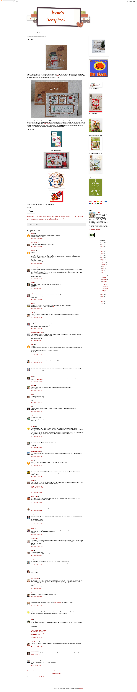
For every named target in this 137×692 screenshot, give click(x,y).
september (104, 275)
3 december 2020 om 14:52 (36, 411)
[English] (90, 201)
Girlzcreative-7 (41, 219)
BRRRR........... (105, 283)
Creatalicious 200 (40, 216)
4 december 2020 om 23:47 (36, 555)
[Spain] (98, 201)
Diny (32, 394)
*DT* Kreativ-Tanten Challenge (37, 633)
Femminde (33, 250)
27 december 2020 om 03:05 (37, 646)
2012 (102, 244)
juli (103, 272)
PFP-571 (58, 216)
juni (103, 270)
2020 (102, 259)
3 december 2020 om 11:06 (36, 354)
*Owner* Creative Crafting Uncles (38, 630)
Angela (32, 303)
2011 (102, 242)
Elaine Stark (33, 359)
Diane (32, 376)
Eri (31, 406)
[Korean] (95, 203)
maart (103, 264)
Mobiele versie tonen (56, 673)
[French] (92, 201)
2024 (102, 299)
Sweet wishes (105, 286)
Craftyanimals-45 (48, 216)
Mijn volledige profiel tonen (94, 229)
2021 (102, 294)
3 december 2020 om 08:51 (36, 246)
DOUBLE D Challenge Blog (36, 486)
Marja (32, 293)
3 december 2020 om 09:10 (36, 278)
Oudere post (82, 670)
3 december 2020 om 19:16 (36, 465)
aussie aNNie (34, 507)
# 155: (58, 75)
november (104, 279)
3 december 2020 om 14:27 (36, 390)
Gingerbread (105, 288)
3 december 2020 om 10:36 (36, 328)
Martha (32, 415)
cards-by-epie (34, 322)
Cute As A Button (57, 602)
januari (104, 260)
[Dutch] (104, 201)
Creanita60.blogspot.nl (36, 451)
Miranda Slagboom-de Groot (37, 569)
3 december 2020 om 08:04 (36, 238)
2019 (102, 257)
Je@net (32, 233)
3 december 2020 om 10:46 (36, 340)
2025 (102, 301)
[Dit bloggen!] (32, 224)
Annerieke (33, 470)
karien (32, 460)
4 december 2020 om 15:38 (36, 546)
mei (103, 268)
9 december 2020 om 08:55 (36, 596)
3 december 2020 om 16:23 (36, 436)
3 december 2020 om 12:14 (36, 372)
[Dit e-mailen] (31, 224)
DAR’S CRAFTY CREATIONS (37, 487)
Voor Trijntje (104, 284)
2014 (102, 248)
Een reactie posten (33, 668)
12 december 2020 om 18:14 (37, 605)
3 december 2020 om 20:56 (36, 476)
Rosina (32, 282)
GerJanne (33, 426)
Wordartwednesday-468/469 (51, 219)
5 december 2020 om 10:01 (36, 564)
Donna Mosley (34, 651)
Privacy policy (37, 32)
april (103, 266)
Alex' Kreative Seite (35, 634)
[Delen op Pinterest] (37, 224)
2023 (102, 298)
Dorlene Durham (34, 641)
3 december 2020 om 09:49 (36, 288)
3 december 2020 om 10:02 (36, 308)
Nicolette (33, 385)
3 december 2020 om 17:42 (36, 456)
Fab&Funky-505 (34, 219)
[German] (95, 201)
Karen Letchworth (35, 578)
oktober (104, 277)
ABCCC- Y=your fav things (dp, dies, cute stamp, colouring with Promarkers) (46, 218)
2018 (102, 255)
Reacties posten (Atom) (39, 676)
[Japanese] (92, 203)
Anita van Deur (34, 242)
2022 (102, 296)
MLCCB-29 (73, 216)
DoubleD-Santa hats (68, 218)
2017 (102, 253)
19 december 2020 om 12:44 (37, 637)
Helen (32, 659)
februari (104, 262)
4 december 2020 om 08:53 (36, 523)
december (104, 281)
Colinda (32, 344)
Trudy (32, 312)
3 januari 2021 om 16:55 (36, 654)
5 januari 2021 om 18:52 (36, 665)
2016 (102, 251)
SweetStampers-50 (31, 216)
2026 (102, 303)
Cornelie (32, 559)
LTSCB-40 (68, 216)
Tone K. (32, 550)
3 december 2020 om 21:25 (36, 492)
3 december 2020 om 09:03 (36, 263)
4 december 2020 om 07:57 (36, 510)
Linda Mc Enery (34, 496)
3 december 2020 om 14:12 (36, 381)
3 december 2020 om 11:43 (36, 362)
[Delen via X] (34, 224)
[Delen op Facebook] (35, 224)
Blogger (81, 688)
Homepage (29, 32)
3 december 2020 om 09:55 (36, 299)
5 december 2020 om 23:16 (36, 588)
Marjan (32, 366)
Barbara (32, 528)
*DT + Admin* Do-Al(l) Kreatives (38, 631)
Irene (99, 212)
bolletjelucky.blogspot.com (37, 332)
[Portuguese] (90, 203)
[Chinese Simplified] (101, 203)
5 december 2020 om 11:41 (36, 574)
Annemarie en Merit (35, 267)
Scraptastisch (34, 538)
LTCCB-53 (63, 216)
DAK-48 (54, 216)
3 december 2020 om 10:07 (36, 317)
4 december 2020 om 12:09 (36, 534)
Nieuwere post (30, 670)
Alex (32, 619)
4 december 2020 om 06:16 (36, 502)
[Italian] (101, 201)
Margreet (33, 440)
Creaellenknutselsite (35, 514)
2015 (102, 250)
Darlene (32, 480)
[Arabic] (98, 203)
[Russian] (106, 201)
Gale (32, 600)
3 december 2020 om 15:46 (36, 422)
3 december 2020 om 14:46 (36, 402)
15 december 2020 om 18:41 (37, 615)
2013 (102, 246)
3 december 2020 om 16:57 (36, 447)
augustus (104, 274)
